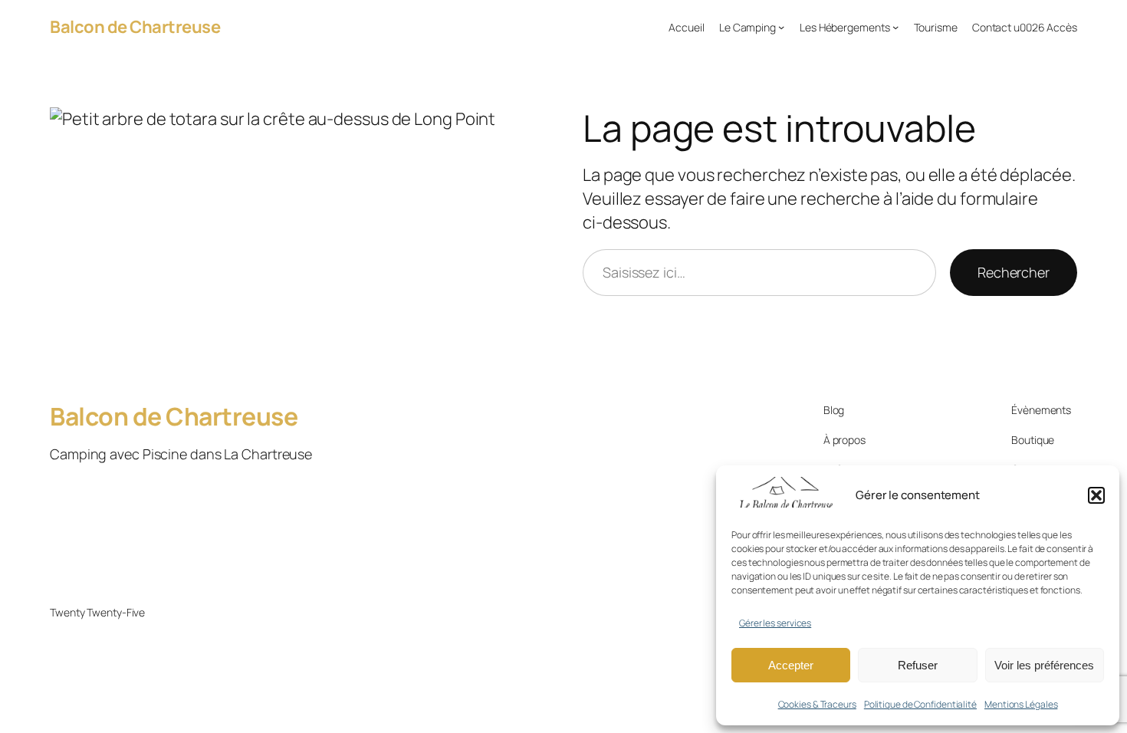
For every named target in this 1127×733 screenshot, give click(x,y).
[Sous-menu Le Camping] (781, 27)
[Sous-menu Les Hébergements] (895, 27)
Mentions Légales (1020, 704)
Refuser (918, 665)
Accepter (790, 665)
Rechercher (1014, 272)
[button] (1096, 495)
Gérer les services (775, 622)
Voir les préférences (1044, 665)
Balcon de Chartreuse (135, 26)
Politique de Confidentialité (920, 704)
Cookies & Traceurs (817, 704)
